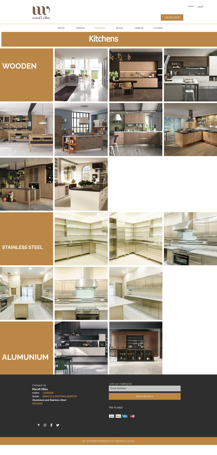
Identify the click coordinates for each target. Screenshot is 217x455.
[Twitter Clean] (57, 425)
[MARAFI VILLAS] (38, 425)
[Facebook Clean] (51, 425)
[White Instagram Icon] (45, 425)
